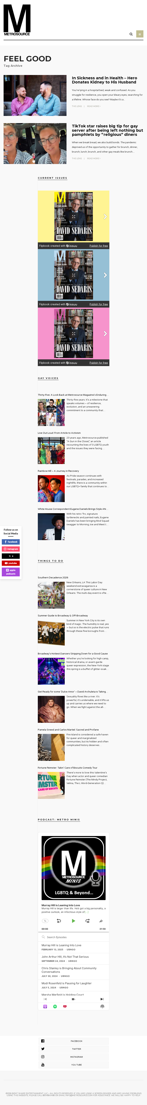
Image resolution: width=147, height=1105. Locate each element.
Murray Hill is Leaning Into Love (61, 945)
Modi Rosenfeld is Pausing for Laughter (67, 983)
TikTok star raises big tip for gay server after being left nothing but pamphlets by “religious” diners (107, 130)
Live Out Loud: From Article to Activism (59, 433)
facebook (12, 541)
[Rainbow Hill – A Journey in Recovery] (51, 488)
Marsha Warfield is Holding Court (63, 994)
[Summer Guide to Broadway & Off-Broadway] (51, 633)
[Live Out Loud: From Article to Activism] (51, 450)
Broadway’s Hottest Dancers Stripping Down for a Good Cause (73, 653)
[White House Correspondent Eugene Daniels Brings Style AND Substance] (51, 526)
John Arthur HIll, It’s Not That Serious (65, 956)
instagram (12, 548)
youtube (12, 563)
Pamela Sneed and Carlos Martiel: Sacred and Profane (68, 729)
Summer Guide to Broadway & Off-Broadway (63, 615)
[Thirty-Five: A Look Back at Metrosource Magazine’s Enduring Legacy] (51, 412)
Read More (93, 106)
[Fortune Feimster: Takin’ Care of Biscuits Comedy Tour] (51, 785)
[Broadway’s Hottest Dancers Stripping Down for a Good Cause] (51, 671)
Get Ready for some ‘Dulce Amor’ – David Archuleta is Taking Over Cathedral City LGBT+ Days (72, 692)
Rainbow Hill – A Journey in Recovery (58, 471)
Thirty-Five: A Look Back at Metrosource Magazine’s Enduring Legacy (72, 395)
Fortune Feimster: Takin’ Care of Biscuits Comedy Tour (67, 767)
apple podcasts (11, 572)
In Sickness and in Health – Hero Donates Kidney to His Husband (104, 80)
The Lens (77, 106)
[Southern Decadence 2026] (51, 595)
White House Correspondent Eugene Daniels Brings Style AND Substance (73, 509)
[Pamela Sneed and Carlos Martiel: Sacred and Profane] (51, 747)
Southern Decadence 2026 (53, 577)
